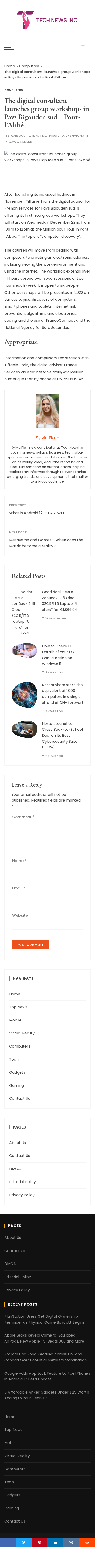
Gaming (16, 1085)
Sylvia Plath (79, 136)
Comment (23, 817)
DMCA (15, 1169)
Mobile (15, 1020)
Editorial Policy (22, 1181)
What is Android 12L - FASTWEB (37, 513)
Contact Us (19, 1098)
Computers (13, 90)
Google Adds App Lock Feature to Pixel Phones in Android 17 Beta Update (47, 1376)
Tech (14, 1059)
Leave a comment (21, 142)
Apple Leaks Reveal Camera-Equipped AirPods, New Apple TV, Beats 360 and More (44, 1338)
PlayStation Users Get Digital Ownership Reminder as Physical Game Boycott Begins (44, 1319)
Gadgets (17, 1072)
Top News (18, 1007)
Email (18, 888)
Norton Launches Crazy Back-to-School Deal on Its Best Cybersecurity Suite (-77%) (62, 735)
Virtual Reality (22, 1033)
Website (20, 915)
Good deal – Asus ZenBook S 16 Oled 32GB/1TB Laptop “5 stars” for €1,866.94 (59, 600)
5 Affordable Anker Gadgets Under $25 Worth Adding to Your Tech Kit (46, 1395)
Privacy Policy (22, 1195)
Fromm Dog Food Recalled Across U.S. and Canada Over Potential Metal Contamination (45, 1357)
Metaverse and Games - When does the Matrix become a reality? (46, 543)
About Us (17, 1142)
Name (19, 860)
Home (14, 994)
